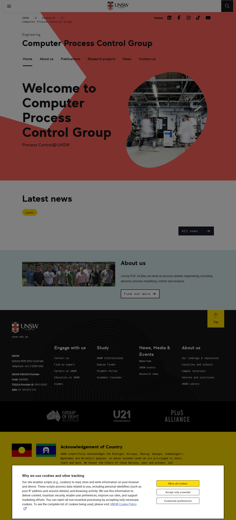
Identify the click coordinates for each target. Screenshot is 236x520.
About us (46, 59)
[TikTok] (198, 18)
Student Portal (107, 371)
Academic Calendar (109, 377)
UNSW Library (190, 384)
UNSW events (147, 367)
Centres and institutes (198, 377)
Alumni (58, 384)
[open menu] (9, 6)
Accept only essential (177, 492)
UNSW (25, 18)
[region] (118, 492)
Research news (148, 374)
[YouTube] (207, 18)
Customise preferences (178, 500)
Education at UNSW (66, 377)
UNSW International (110, 358)
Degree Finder (106, 364)
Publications (70, 59)
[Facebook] (179, 18)
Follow (158, 18)
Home (27, 59)
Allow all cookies (178, 483)
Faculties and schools (197, 364)
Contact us (147, 59)
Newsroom (145, 361)
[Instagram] (188, 18)
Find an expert (64, 364)
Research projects (101, 59)
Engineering (31, 34)
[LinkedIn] (169, 18)
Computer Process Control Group (87, 43)
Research (48, 18)
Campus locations (193, 371)
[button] (196, 231)
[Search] (227, 6)
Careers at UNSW (65, 371)
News (127, 59)
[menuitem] (27, 59)
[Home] (118, 6)
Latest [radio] (29, 212)
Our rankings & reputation (200, 358)
